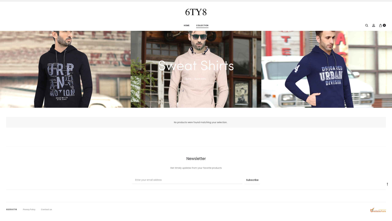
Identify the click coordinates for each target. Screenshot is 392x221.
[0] (380, 25)
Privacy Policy (29, 209)
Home (186, 25)
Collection (202, 25)
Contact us (46, 209)
